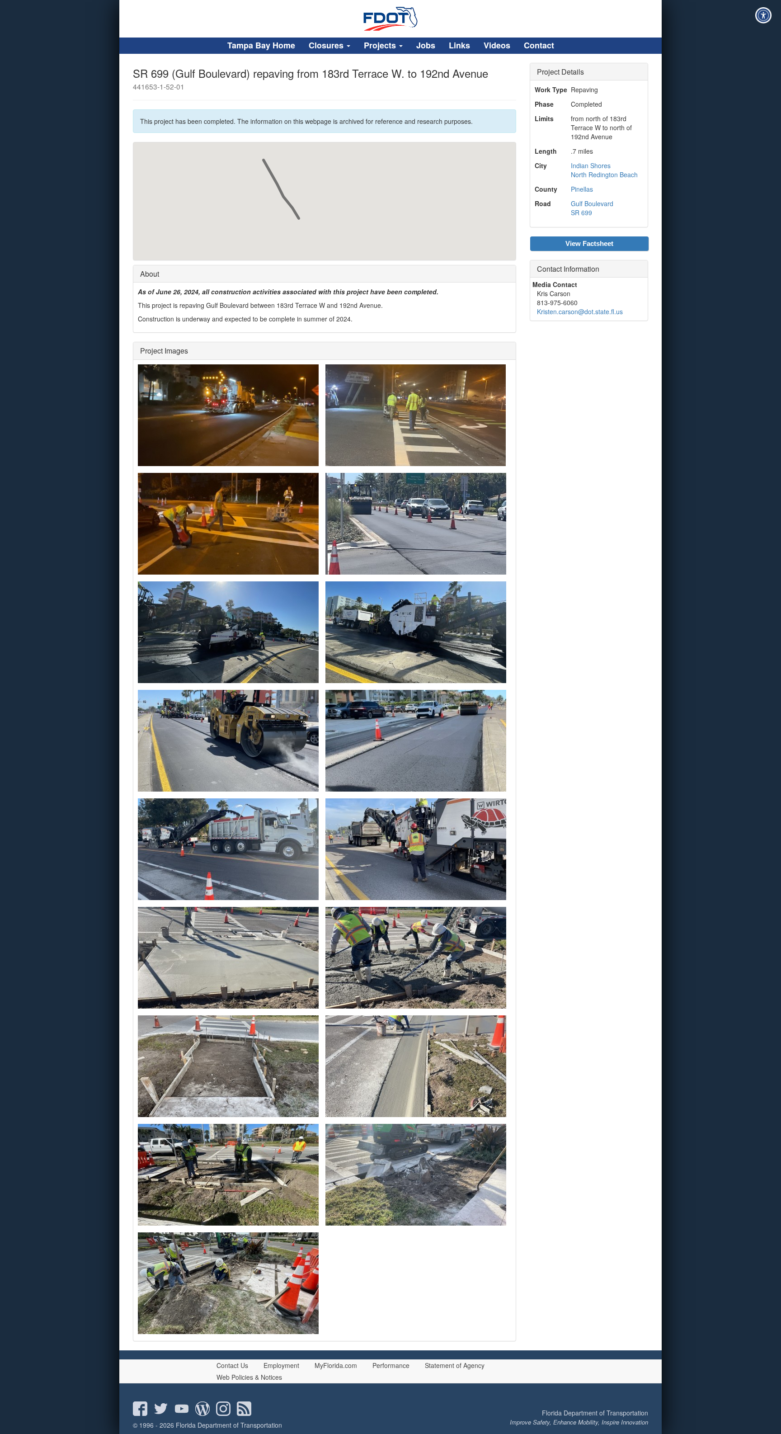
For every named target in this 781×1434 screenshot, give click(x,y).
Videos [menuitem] (497, 45)
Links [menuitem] (459, 45)
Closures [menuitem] (327, 45)
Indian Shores (591, 165)
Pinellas (582, 188)
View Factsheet (589, 243)
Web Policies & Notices (249, 1377)
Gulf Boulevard (592, 203)
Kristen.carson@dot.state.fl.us (580, 311)
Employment (281, 1365)
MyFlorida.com (336, 1365)
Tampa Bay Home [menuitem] (261, 45)
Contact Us (232, 1365)
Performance (390, 1365)
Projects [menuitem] (381, 45)
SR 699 (581, 212)
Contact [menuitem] (539, 45)
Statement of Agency (455, 1365)
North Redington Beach (604, 174)
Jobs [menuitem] (425, 45)
